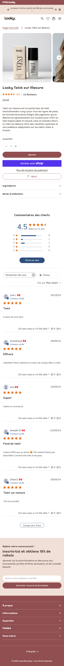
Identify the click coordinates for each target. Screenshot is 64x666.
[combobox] (49, 282)
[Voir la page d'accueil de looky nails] (11, 18)
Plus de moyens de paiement (32, 170)
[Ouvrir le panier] (54, 18)
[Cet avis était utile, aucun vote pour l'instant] (52, 328)
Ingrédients (9, 185)
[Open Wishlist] (48, 18)
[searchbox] (17, 275)
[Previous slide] (8, 9)
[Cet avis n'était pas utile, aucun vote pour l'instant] (58, 328)
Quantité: (8, 139)
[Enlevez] (6, 146)
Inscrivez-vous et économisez (32, 585)
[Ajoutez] (16, 146)
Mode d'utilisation (13, 193)
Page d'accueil (10, 27)
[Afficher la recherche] (42, 18)
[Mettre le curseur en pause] (59, 9)
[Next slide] (55, 9)
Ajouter (32, 154)
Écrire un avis (32, 260)
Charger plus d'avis (32, 525)
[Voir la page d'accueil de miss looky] (9, 2)
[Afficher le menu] (59, 18)
